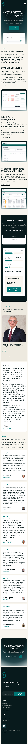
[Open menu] (25, 4)
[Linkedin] (4, 726)
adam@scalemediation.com (11, 272)
